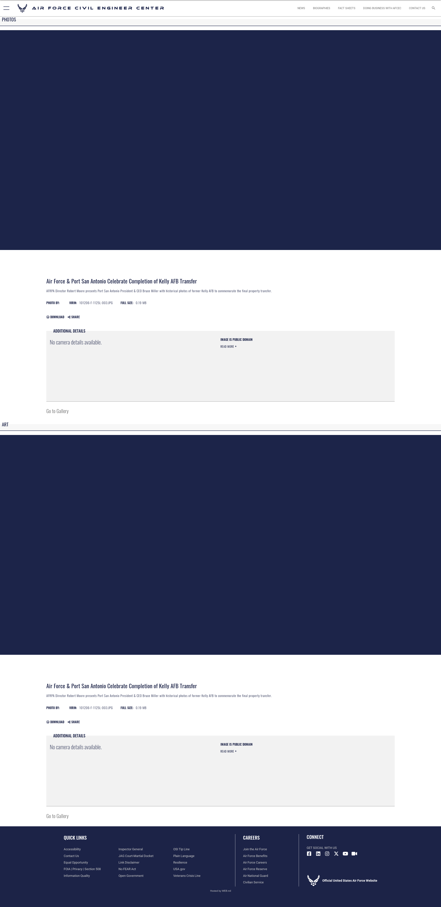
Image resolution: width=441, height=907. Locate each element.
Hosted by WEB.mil (220, 890)
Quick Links (75, 837)
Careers (251, 837)
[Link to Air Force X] (336, 853)
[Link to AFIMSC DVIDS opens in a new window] (354, 853)
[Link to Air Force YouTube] (345, 853)
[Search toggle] (433, 8)
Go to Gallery (57, 410)
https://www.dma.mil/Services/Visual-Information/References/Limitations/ (260, 363)
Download (56, 317)
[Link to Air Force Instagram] (327, 853)
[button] (5, 8)
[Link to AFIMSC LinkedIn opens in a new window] (318, 853)
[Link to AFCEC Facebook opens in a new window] (309, 853)
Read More (227, 346)
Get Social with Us (322, 848)
